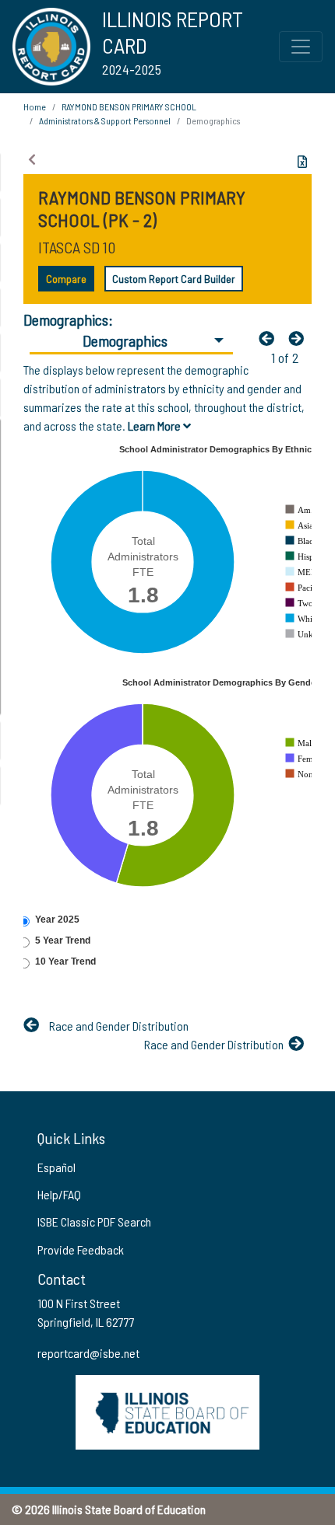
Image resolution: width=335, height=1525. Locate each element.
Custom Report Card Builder (173, 278)
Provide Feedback (80, 1249)
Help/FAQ (59, 1194)
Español (56, 1167)
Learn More (155, 425)
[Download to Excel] (302, 161)
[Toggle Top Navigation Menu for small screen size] (301, 46)
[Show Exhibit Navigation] (32, 159)
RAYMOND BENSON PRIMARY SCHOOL (129, 106)
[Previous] (270, 338)
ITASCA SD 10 (76, 247)
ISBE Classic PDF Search (94, 1221)
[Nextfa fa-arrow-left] (300, 338)
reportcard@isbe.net (88, 1352)
